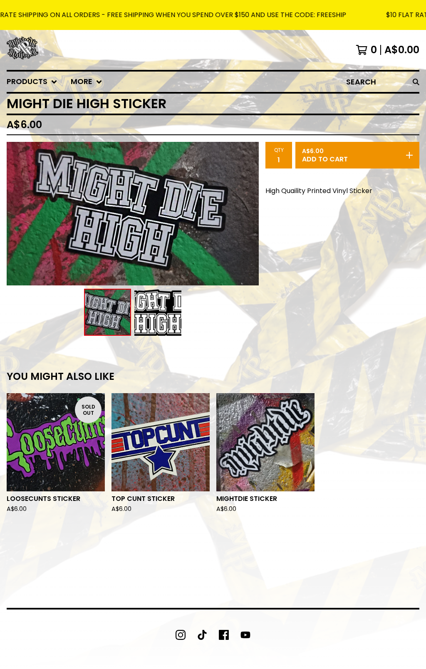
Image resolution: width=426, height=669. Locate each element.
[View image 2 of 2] (157, 312)
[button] (213, 15)
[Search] (416, 82)
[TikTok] (202, 635)
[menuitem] (32, 82)
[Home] (22, 50)
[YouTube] (245, 635)
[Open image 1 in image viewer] (133, 213)
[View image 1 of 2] (107, 312)
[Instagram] (180, 635)
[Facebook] (224, 635)
